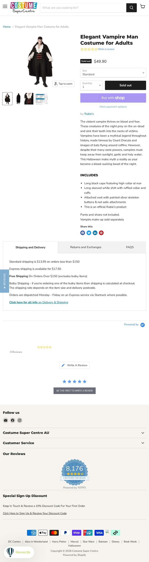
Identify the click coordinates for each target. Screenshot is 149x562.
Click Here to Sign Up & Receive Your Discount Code (35, 513)
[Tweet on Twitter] (89, 232)
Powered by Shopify (74, 555)
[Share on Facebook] (82, 232)
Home (7, 26)
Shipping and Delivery (30, 247)
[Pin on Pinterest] (101, 232)
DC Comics (14, 541)
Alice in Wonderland (36, 541)
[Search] (131, 7)
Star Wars (88, 541)
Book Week (130, 541)
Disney (116, 541)
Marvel (75, 541)
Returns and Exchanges (85, 247)
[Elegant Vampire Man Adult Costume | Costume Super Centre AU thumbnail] (7, 99)
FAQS (130, 247)
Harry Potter (59, 541)
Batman (103, 541)
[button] (4, 281)
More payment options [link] (113, 106)
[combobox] (83, 7)
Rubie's (89, 114)
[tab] (74, 365)
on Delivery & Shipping (38, 302)
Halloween (74, 545)
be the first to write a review (74, 390)
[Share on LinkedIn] (95, 232)
